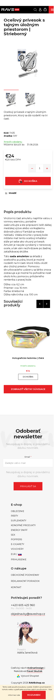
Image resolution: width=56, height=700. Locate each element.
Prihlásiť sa (28, 486)
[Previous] (39, 304)
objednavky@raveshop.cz (28, 614)
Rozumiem (33, 694)
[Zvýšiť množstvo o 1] (47, 168)
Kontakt (16, 587)
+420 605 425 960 (23, 605)
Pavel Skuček (34, 671)
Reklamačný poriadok (25, 581)
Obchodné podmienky (25, 575)
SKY (15, 136)
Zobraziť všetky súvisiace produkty (28, 390)
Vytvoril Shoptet (30, 675)
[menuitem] (28, 511)
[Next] (46, 304)
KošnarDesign (35, 667)
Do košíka (30, 181)
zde (18, 695)
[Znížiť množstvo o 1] (32, 168)
